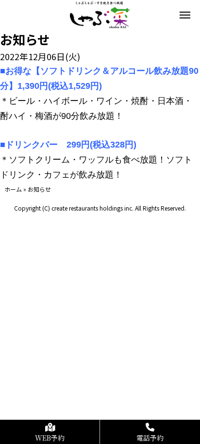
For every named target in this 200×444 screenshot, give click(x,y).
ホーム (13, 189)
